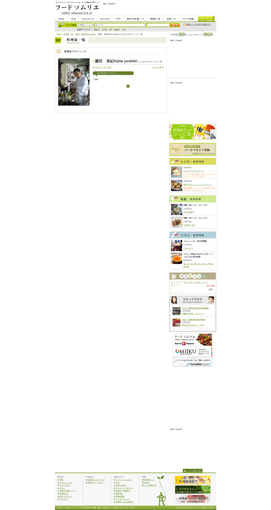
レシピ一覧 (157, 67)
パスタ (104, 29)
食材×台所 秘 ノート (67, 491)
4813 (208, 34)
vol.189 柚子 (188, 212)
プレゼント (64, 499)
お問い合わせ (121, 485)
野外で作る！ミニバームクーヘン (197, 185)
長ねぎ (96, 29)
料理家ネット (149, 480)
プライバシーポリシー (124, 488)
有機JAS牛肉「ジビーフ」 (193, 314)
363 (182, 34)
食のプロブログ (66, 496)
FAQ (117, 482)
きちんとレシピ (66, 482)
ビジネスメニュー (123, 499)
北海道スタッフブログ (96, 480)
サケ (124, 29)
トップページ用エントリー (197, 282)
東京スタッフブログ (95, 482)
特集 (61, 480)
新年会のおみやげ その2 (193, 325)
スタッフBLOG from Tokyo (194, 320)
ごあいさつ (188, 248)
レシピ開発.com (150, 485)
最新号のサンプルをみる (204, 153)
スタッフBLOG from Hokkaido (195, 308)
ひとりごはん (65, 485)
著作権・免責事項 (123, 491)
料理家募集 (120, 496)
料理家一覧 (68, 34)
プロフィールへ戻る (103, 67)
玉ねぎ (117, 29)
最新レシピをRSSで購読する (198, 24)
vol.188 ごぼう (189, 225)
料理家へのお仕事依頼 (124, 502)
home (58, 34)
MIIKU (146, 482)
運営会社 (119, 493)
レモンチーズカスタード (193, 171)
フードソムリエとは (123, 480)
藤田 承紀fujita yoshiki (86, 34)
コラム (62, 488)
